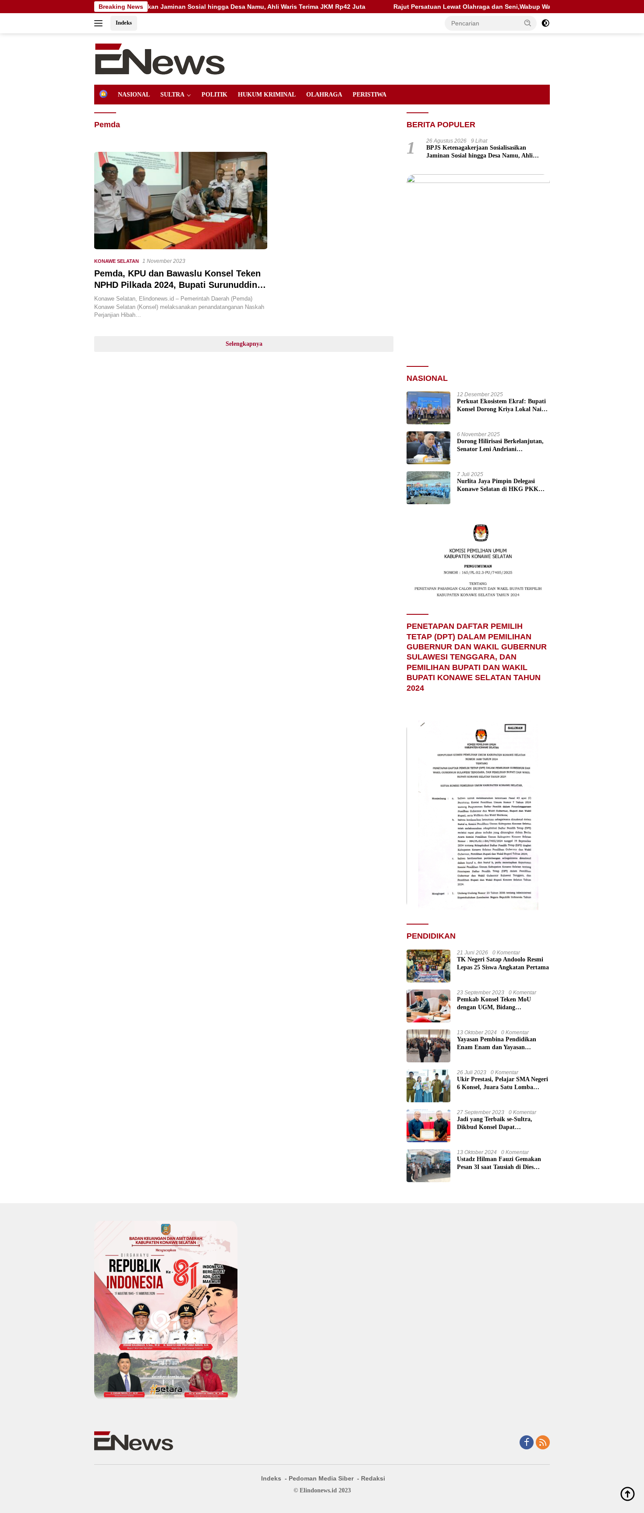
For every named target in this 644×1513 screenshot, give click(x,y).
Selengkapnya (244, 344)
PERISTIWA (369, 94)
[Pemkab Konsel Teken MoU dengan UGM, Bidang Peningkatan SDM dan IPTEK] (428, 1006)
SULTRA (172, 94)
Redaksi (373, 1478)
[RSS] (543, 1443)
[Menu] (100, 23)
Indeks (124, 22)
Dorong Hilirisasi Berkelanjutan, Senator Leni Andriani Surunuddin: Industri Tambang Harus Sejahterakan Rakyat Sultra (500, 445)
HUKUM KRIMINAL (267, 94)
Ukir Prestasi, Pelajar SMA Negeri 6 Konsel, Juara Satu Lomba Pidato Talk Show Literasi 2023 (502, 1083)
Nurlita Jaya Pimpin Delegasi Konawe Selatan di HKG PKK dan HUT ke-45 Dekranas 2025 (498, 485)
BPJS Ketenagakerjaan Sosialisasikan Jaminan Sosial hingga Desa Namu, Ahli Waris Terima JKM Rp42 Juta (479, 152)
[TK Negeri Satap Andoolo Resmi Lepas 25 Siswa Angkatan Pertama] (428, 966)
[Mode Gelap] (545, 23)
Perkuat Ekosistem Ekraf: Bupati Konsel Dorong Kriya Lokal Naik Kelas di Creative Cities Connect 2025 (501, 405)
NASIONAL (134, 94)
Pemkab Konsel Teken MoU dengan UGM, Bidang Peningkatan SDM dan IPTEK (497, 1003)
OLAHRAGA (324, 94)
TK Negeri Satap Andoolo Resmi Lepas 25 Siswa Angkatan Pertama (503, 963)
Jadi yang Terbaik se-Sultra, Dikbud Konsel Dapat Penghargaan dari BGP (494, 1123)
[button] (528, 23)
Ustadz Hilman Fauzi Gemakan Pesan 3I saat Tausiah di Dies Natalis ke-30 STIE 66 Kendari (499, 1163)
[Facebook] (527, 1443)
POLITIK (214, 94)
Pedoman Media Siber (321, 1478)
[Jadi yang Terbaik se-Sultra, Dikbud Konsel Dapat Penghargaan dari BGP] (428, 1125)
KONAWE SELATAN (116, 261)
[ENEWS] (160, 58)
